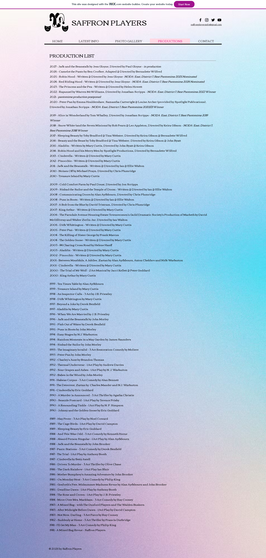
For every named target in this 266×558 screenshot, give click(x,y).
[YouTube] (219, 20)
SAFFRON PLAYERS (109, 22)
